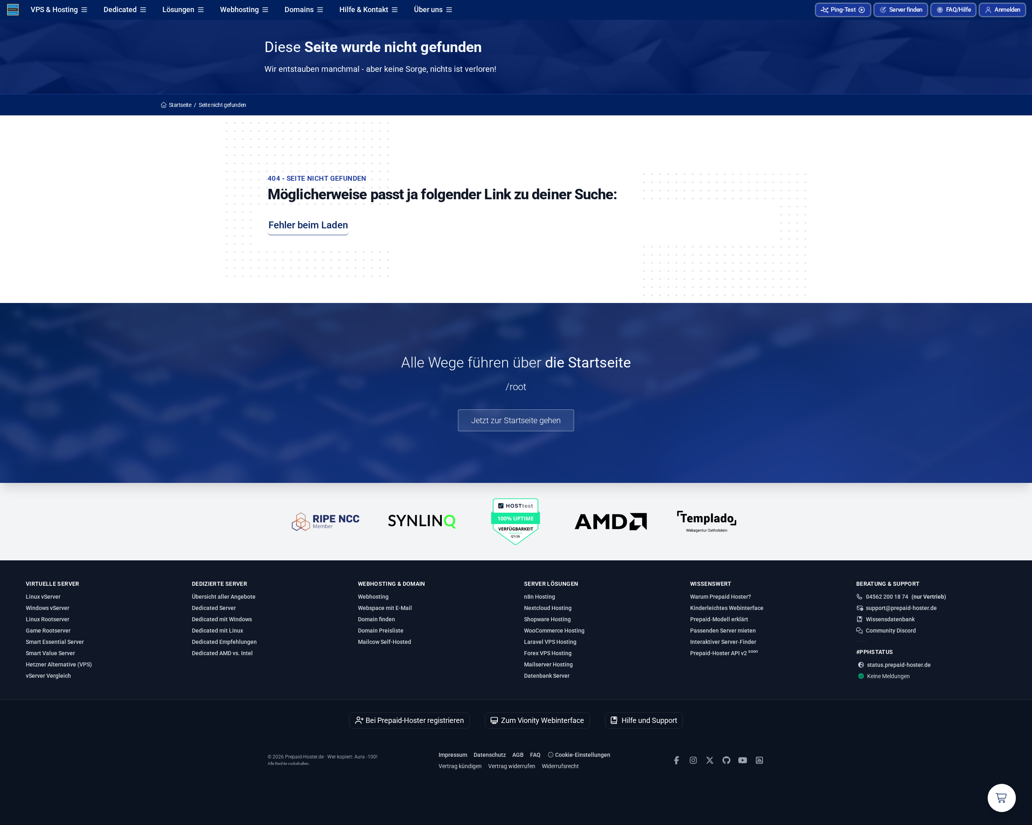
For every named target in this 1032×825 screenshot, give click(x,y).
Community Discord (891, 630)
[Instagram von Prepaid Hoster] (693, 760)
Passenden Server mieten (723, 630)
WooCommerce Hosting (554, 630)
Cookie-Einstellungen (582, 755)
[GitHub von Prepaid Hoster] (726, 760)
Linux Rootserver (47, 619)
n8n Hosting (539, 596)
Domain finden (376, 619)
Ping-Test (843, 9)
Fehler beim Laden (308, 225)
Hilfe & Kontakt (363, 9)
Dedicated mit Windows (222, 619)
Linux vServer (43, 596)
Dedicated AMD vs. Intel (222, 653)
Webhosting (239, 9)
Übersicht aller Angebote (224, 596)
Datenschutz (490, 755)
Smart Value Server (50, 653)
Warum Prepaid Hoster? (720, 596)
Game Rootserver (48, 630)
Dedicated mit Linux (217, 630)
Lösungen (178, 9)
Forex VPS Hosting (548, 653)
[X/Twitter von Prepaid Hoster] (710, 760)
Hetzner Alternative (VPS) (59, 664)
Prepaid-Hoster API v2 (724, 652)
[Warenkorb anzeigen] (1002, 798)
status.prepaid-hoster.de (899, 665)
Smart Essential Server (55, 642)
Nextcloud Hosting (548, 608)
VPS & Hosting (54, 9)
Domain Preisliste (381, 630)
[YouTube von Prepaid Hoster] (743, 760)
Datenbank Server (547, 676)
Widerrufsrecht (560, 766)
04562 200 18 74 (887, 596)
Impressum (453, 755)
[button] (1002, 10)
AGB (518, 755)
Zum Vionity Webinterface (541, 720)
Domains (299, 9)
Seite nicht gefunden (222, 105)
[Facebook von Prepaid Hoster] (677, 760)
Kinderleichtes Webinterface (727, 608)
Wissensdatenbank (890, 619)
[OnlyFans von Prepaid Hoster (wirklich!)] (759, 760)
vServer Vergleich (48, 676)
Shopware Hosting (547, 619)
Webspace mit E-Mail (385, 608)
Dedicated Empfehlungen (224, 642)
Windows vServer (47, 608)
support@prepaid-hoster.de (901, 608)
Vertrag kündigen (460, 766)
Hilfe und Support (648, 720)
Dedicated (120, 9)
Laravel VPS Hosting (550, 642)
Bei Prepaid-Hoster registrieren (414, 720)
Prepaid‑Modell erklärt (719, 619)
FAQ (535, 755)
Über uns (428, 9)
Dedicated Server (214, 608)
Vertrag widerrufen (511, 766)
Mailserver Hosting (548, 664)
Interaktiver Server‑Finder (723, 642)
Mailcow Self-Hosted (384, 642)
